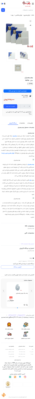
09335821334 (12, 315)
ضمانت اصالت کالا (22, 351)
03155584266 (21, 315)
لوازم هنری (27, 15)
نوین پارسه (4, 153)
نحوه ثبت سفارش (11, 351)
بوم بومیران (31, 164)
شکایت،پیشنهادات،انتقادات (9, 349)
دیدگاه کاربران (13, 123)
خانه (33, 15)
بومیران (15, 136)
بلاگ (32, 349)
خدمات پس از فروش (21, 356)
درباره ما (32, 354)
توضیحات (30, 123)
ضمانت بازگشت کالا (22, 354)
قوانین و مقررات (11, 356)
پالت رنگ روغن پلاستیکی (22, 293)
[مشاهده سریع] (27, 305)
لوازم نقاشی (18, 15)
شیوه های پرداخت (11, 354)
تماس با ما (31, 351)
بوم (12, 15)
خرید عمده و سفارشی (21, 349)
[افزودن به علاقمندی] (24, 305)
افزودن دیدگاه (17, 267)
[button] (31, 291)
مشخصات (22, 123)
